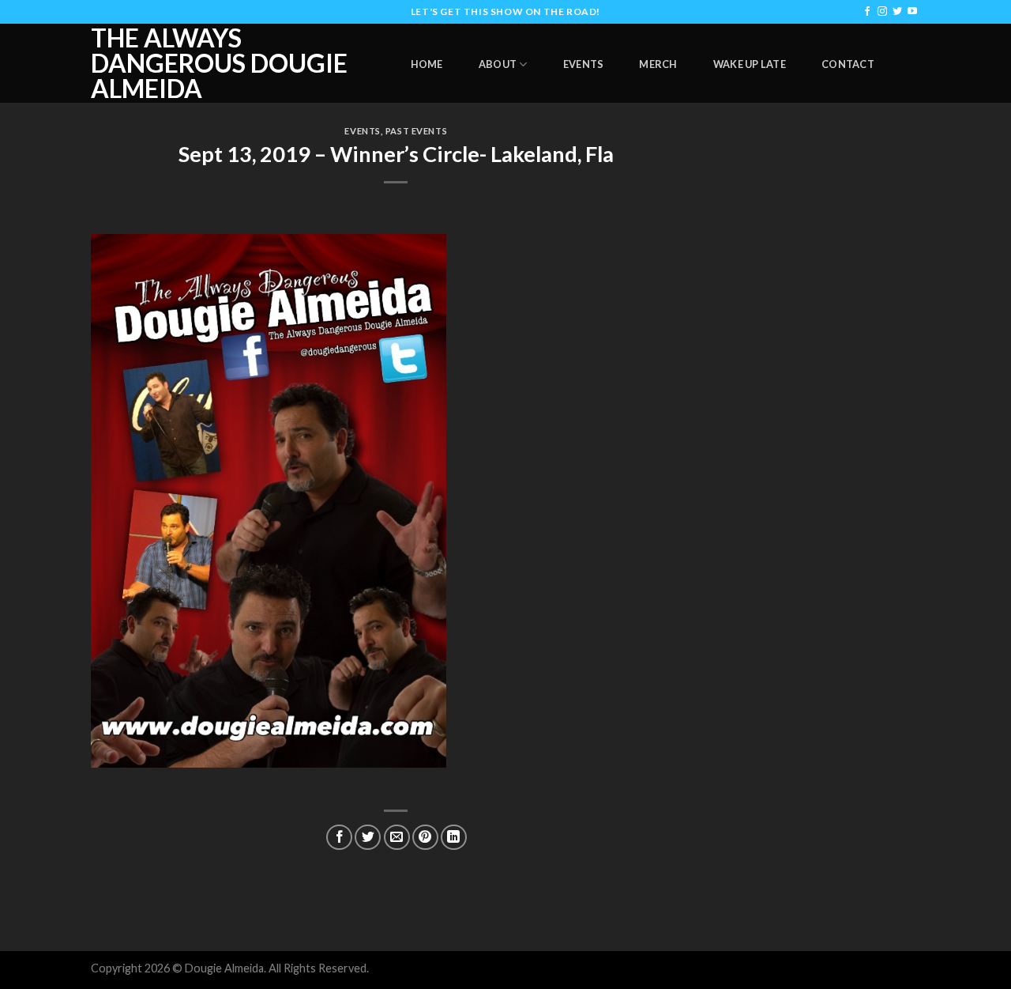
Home (427, 64)
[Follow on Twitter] (897, 11)
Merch (658, 64)
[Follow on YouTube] (912, 11)
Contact (847, 64)
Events (583, 64)
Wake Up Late (749, 64)
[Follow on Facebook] (867, 11)
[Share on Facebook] (339, 838)
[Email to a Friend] (397, 838)
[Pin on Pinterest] (425, 838)
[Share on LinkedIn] (454, 838)
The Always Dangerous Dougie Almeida (219, 63)
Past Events (416, 131)
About (498, 64)
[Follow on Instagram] (882, 11)
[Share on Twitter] (368, 838)
